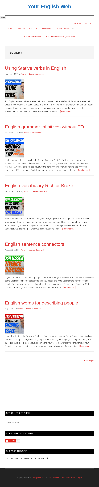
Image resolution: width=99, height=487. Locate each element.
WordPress (70, 478)
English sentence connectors (34, 244)
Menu (3, 17)
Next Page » (89, 361)
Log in (79, 478)
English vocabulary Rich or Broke (39, 185)
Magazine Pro (38, 478)
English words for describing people (41, 303)
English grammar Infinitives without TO (44, 126)
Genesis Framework (56, 478)
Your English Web (49, 6)
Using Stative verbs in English (35, 68)
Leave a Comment (36, 74)
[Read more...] (66, 111)
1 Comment (37, 133)
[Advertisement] (49, 387)
